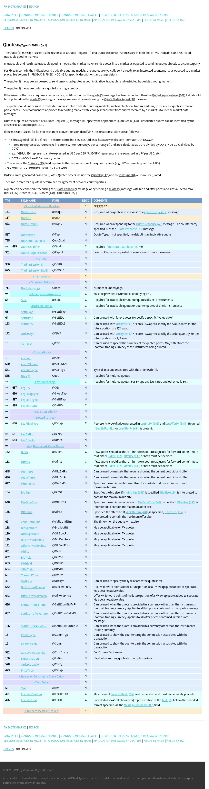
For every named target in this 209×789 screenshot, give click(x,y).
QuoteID (26, 218)
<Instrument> (41, 276)
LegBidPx (27, 434)
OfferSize (26, 512)
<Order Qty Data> (41, 306)
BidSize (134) (47, 193)
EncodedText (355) (122, 694)
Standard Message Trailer (79, 15)
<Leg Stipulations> (45, 412)
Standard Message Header (39, 15)
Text (23, 688)
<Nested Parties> (45, 417)
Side (24, 300)
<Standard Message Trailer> (41, 711)
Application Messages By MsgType (117, 20)
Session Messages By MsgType (24, 20)
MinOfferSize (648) (149, 502)
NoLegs (25, 376)
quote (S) (15, 81)
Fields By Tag (175, 20)
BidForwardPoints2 (33, 587)
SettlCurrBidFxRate (33, 605)
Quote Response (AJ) (111, 53)
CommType (28, 635)
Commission (29, 644)
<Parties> (41, 258)
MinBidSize (28, 484)
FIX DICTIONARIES (15, 6)
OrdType (26, 581)
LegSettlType (29, 400)
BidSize (25, 492)
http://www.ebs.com (111, 140)
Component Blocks (115, 15)
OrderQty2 (27, 334)
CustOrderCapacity (33, 653)
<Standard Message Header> (42, 206)
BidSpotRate (29, 528)
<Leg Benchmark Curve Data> (45, 446)
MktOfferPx (28, 478)
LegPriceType (29, 423)
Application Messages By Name (69, 20)
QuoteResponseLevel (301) (168, 95)
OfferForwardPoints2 (34, 596)
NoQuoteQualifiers (33, 241)
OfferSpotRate (30, 534)
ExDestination (30, 659)
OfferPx (25, 462)
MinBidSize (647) (133, 492)
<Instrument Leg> (45, 382)
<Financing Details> (41, 282)
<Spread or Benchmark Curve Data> (41, 676)
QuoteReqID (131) (128, 121)
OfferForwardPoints (33, 546)
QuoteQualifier (30, 247)
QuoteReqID (28, 212)
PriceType (27, 670)
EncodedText (29, 700)
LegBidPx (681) (149, 423)
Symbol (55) (26, 140)
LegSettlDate (29, 406)
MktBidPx (27, 472)
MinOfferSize (29, 502)
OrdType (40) (127, 175)
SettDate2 (27, 324)
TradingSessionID (32, 264)
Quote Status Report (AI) (119, 99)
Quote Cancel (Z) (66, 189)
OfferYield (27, 569)
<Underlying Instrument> (45, 294)
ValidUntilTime (30, 522)
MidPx (25, 551)
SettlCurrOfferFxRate (34, 613)
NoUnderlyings (30, 288)
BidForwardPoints (32, 540)
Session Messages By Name (150, 15)
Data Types (10, 15)
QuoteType (28, 235)
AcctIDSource (29, 364)
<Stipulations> (41, 352)
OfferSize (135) (66, 193)
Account (26, 358)
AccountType (29, 370)
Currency (26, 343)
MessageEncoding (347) (139, 705)
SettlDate (27, 318)
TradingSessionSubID (34, 270)
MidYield (26, 563)
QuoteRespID (29, 224)
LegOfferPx (28, 440)
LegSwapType (30, 394)
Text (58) (167, 700)
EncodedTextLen (31, 694)
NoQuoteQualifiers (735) (123, 247)
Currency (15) (36, 163)
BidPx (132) (11, 193)
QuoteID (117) (100, 175)
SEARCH (34, 6)
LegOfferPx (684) (175, 423)
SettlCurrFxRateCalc (34, 626)
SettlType (27, 312)
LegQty (25, 388)
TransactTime (29, 575)
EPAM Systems (21, 770)
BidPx (24, 452)
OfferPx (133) (28, 193)
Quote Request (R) (79, 53)
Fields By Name (153, 20)
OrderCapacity (30, 664)
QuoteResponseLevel (34, 253)
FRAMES (8, 28)
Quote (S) (15, 53)
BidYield (26, 557)
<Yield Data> (41, 682)
